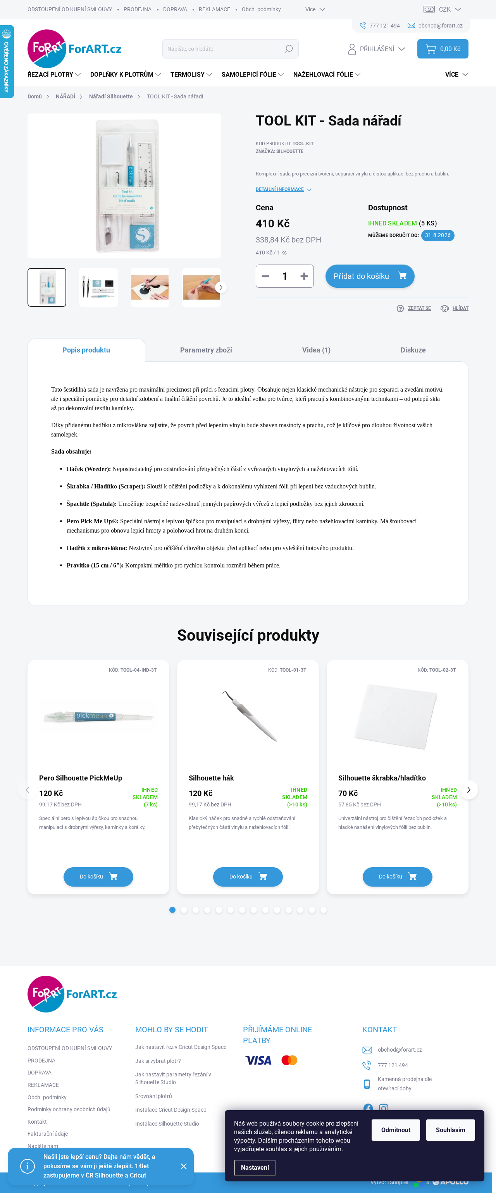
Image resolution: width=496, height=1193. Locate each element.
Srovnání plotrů (153, 1096)
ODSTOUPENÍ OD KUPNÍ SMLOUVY (70, 9)
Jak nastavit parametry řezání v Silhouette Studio (173, 1078)
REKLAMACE (214, 9)
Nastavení (255, 1167)
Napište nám (43, 1146)
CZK (445, 9)
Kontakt (37, 1122)
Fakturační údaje (48, 1134)
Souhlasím (450, 1130)
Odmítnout (395, 1130)
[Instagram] (383, 1107)
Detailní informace (280, 189)
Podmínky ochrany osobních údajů (69, 1109)
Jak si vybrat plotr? (158, 1061)
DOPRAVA (175, 9)
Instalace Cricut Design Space (170, 1110)
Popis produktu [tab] (86, 350)
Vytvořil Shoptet (389, 1182)
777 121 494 (393, 1065)
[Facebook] (368, 1107)
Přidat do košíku (361, 276)
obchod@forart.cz (400, 1050)
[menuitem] (55, 74)
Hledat (289, 49)
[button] (172, 910)
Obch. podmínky (261, 9)
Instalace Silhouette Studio (167, 1124)
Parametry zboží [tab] (206, 350)
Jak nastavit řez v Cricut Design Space (180, 1047)
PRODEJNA (138, 9)
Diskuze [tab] (413, 350)
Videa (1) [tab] (316, 350)
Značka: (279, 151)
